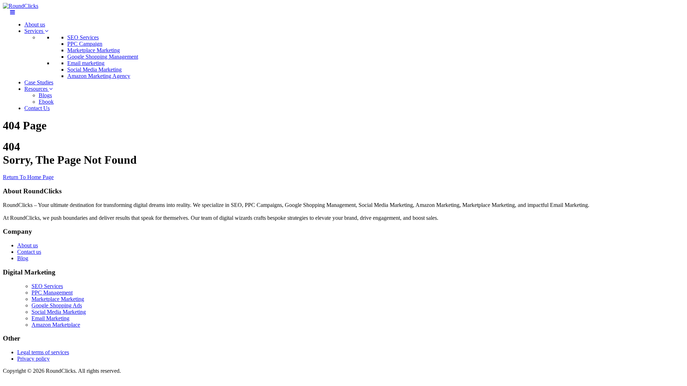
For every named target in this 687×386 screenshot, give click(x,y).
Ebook (46, 102)
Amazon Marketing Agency (98, 76)
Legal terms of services (43, 352)
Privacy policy (33, 359)
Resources (36, 89)
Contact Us (37, 108)
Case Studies (38, 82)
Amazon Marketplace (55, 325)
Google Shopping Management (102, 57)
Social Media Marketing (94, 69)
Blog (22, 258)
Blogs (45, 95)
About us (34, 24)
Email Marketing (50, 318)
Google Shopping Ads (56, 305)
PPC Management (52, 293)
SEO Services (83, 37)
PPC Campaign (84, 44)
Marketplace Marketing (93, 50)
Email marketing (85, 63)
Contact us (29, 252)
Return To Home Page (28, 177)
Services (34, 31)
